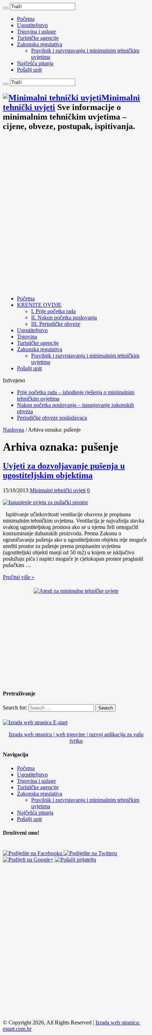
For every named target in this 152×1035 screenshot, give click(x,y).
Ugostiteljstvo (32, 25)
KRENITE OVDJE (39, 305)
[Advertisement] (76, 214)
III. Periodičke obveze (55, 324)
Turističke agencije (38, 38)
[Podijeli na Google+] (28, 860)
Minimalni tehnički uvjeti (58, 490)
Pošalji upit (29, 70)
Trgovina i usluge (36, 32)
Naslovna (13, 430)
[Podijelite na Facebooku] (33, 853)
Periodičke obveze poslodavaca (52, 418)
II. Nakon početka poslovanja (64, 318)
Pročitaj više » (18, 577)
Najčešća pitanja (35, 63)
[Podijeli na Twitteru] (90, 853)
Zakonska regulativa (39, 44)
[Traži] (5, 8)
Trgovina (27, 337)
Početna (26, 19)
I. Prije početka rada (53, 311)
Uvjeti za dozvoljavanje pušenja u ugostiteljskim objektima (64, 470)
